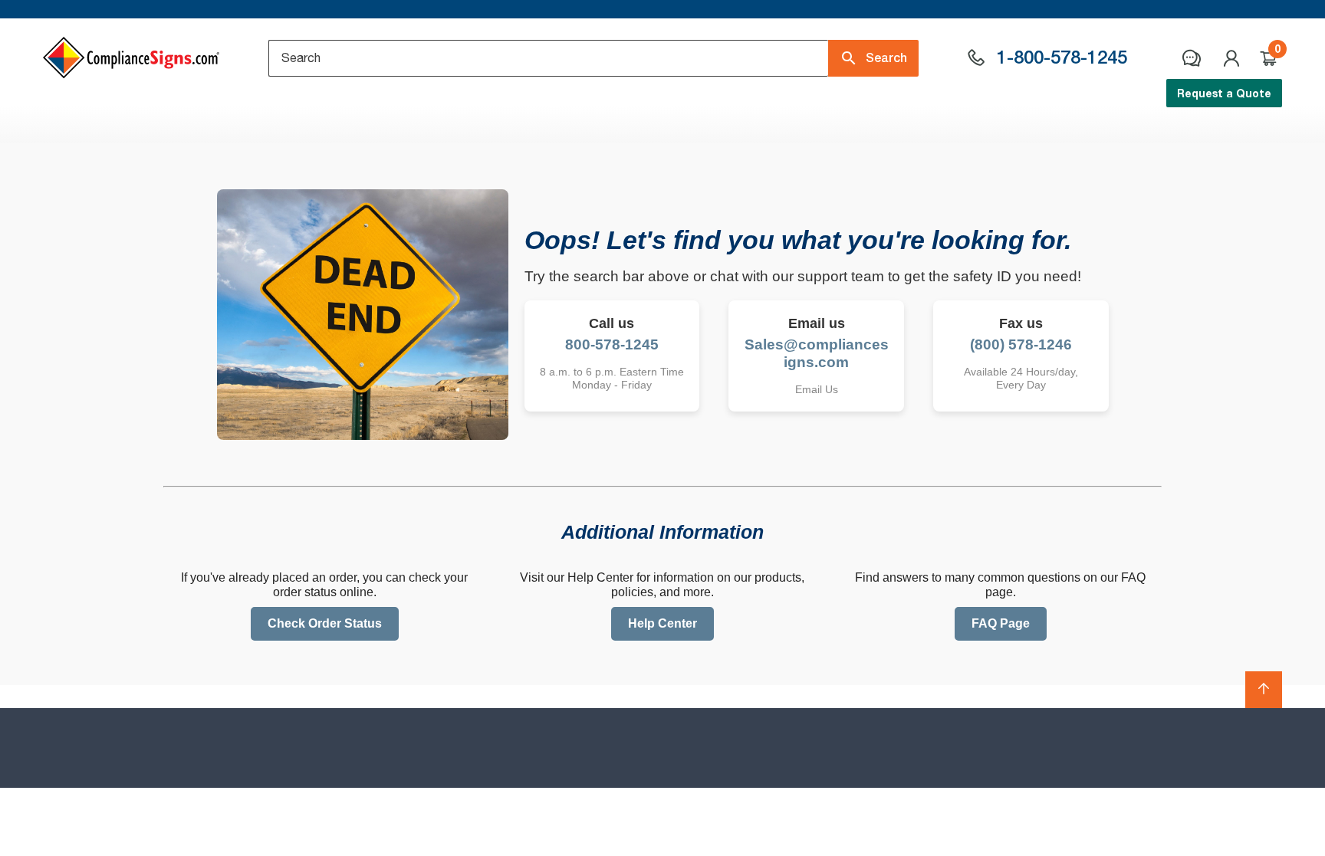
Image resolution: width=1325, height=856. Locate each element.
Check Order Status (325, 623)
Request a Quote (1224, 93)
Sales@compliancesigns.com (817, 353)
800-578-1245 (612, 344)
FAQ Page (1001, 623)
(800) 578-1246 (1021, 344)
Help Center (662, 623)
